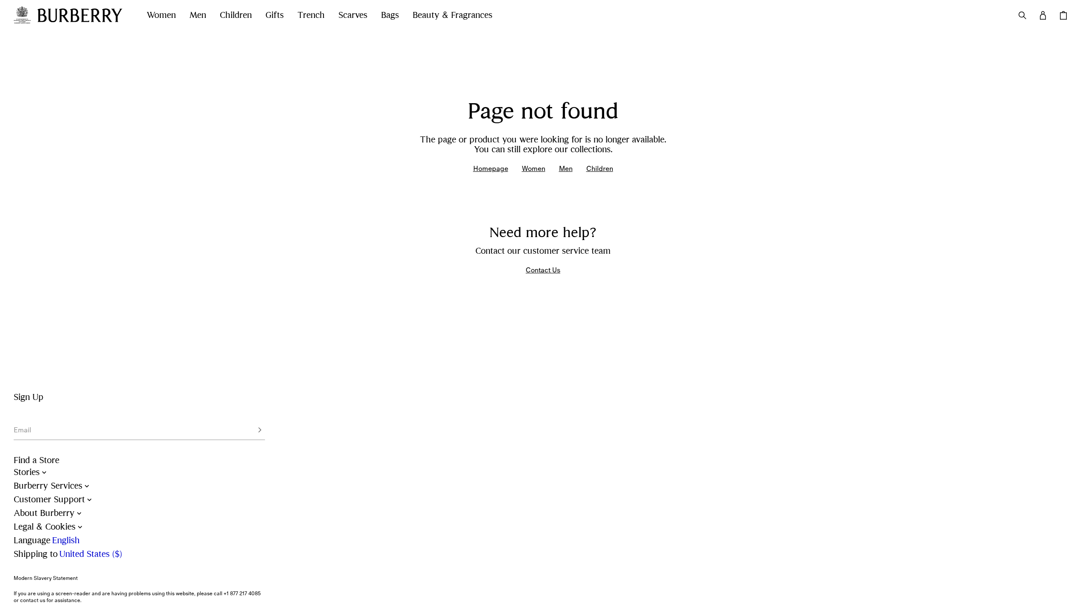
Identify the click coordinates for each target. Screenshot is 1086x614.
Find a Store (36, 460)
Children (599, 168)
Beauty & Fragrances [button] (452, 15)
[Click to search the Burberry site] (1022, 15)
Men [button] (197, 15)
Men (566, 168)
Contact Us (543, 270)
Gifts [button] (274, 15)
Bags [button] (390, 15)
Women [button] (161, 15)
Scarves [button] (352, 15)
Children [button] (236, 15)
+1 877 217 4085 (242, 593)
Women (533, 168)
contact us (32, 600)
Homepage (490, 168)
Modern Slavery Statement (46, 578)
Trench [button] (311, 15)
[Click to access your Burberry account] (1043, 15)
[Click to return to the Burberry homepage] (84, 15)
